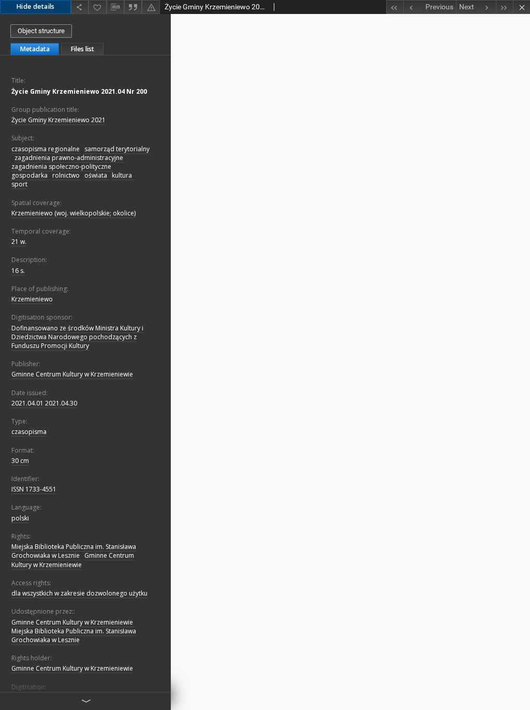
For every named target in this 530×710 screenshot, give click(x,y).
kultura (123, 175)
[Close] (521, 7)
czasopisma (29, 431)
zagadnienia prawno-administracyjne (69, 157)
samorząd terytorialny (117, 148)
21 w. (18, 241)
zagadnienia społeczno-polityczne (62, 166)
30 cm (20, 460)
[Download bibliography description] (115, 7)
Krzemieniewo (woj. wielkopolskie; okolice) (73, 213)
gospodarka (30, 175)
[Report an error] (150, 7)
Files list (82, 49)
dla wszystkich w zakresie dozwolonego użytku (79, 593)
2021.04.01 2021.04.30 (44, 403)
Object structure (41, 31)
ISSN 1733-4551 (33, 489)
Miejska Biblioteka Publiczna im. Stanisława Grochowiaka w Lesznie (73, 551)
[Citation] (133, 7)
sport (19, 184)
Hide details (35, 6)
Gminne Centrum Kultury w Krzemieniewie (72, 374)
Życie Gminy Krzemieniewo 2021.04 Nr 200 (79, 91)
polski (20, 518)
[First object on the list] (394, 7)
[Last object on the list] (504, 7)
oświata (96, 175)
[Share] (80, 7)
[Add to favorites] (97, 7)
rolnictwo (66, 175)
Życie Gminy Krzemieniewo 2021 (58, 119)
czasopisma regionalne (46, 148)
